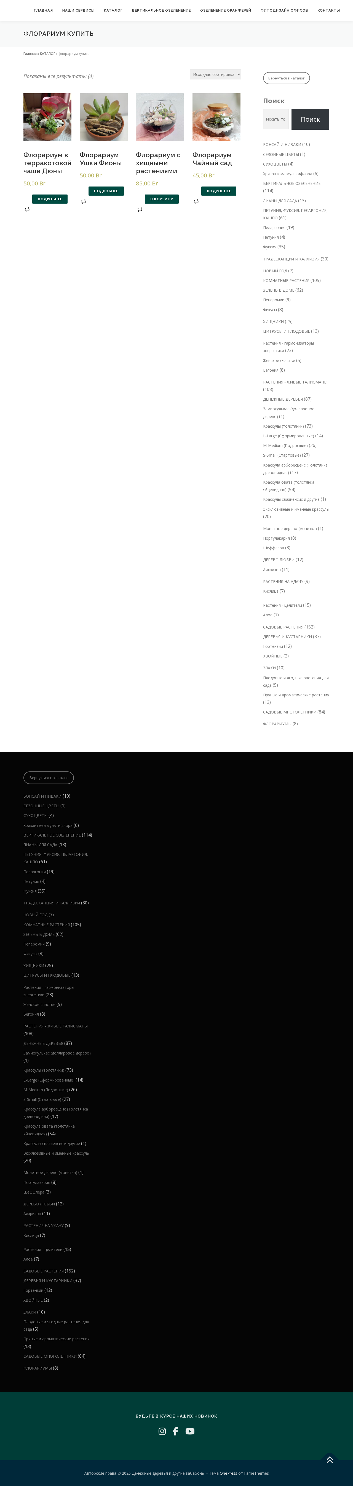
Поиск (274, 100)
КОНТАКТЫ (329, 10)
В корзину (161, 198)
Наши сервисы (78, 10)
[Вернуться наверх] (329, 1460)
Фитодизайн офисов (284, 10)
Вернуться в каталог (286, 78)
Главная (43, 10)
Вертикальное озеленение (161, 10)
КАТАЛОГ (113, 10)
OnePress (228, 1473)
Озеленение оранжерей (225, 10)
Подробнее (50, 198)
